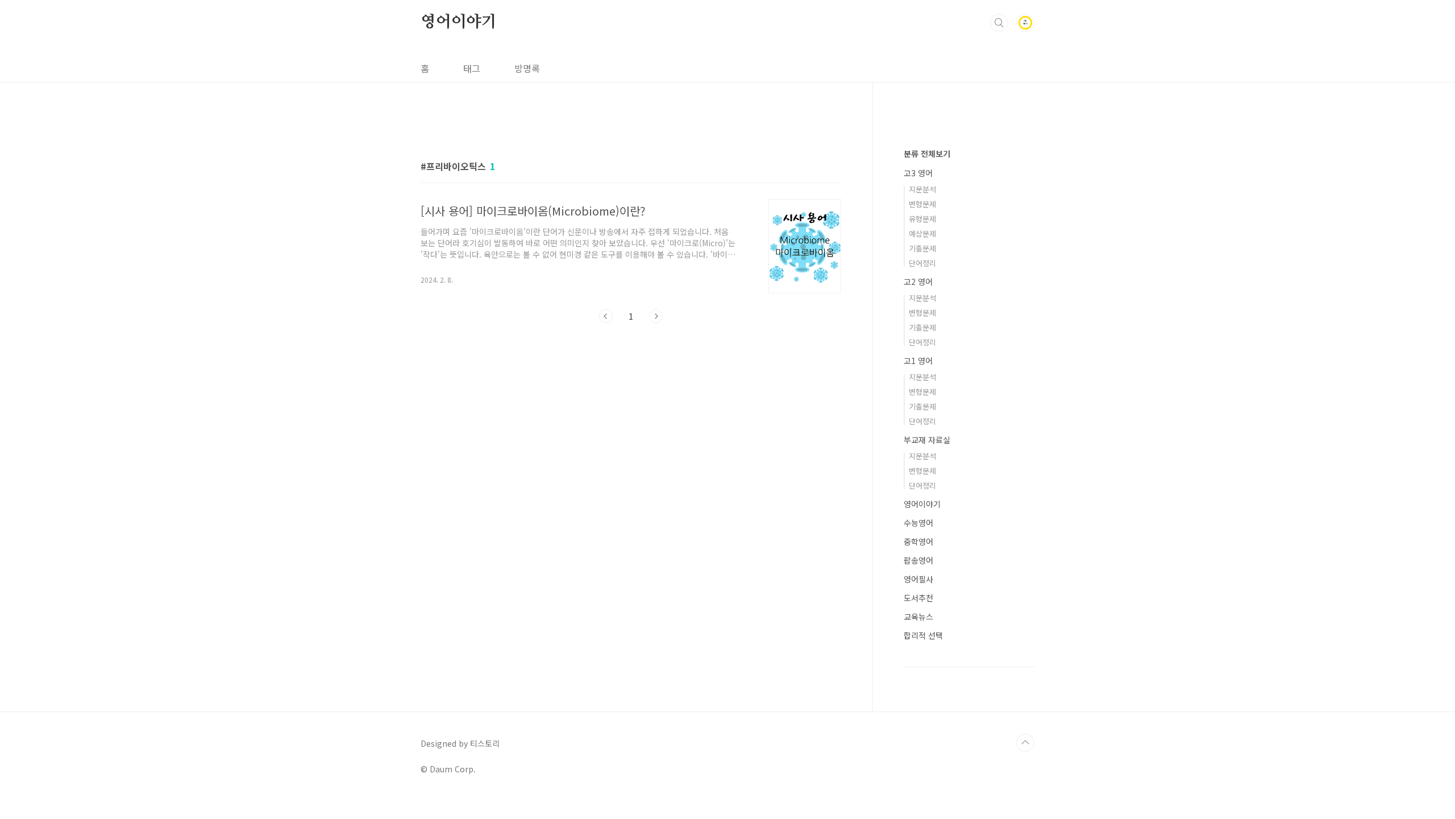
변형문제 (922, 203)
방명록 (527, 68)
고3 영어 (918, 173)
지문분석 (922, 189)
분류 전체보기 (927, 153)
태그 (471, 68)
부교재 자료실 (927, 439)
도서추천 (918, 597)
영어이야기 (459, 22)
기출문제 (922, 248)
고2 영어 (918, 281)
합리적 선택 (923, 635)
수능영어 (918, 522)
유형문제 (922, 218)
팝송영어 (918, 560)
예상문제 (922, 233)
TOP (1025, 743)
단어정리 (922, 263)
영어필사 (918, 579)
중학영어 (918, 541)
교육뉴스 (918, 616)
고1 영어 (918, 360)
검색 (999, 22)
